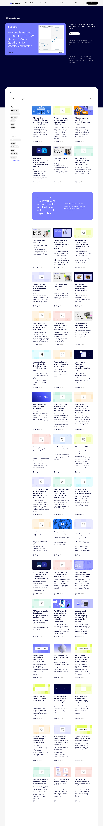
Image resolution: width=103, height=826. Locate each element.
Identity (13, 127)
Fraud (12, 124)
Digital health (14, 153)
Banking (13, 143)
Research (59, 2)
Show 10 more (16, 160)
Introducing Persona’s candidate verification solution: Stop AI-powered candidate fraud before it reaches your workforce (82, 60)
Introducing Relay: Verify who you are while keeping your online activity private (81, 42)
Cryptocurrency (14, 146)
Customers (48, 2)
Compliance (14, 117)
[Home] (15, 3)
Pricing (53, 2)
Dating (12, 150)
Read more (73, 34)
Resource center (14, 92)
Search (89, 98)
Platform (27, 2)
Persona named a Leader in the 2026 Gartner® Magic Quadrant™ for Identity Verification (82, 26)
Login (83, 2)
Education (13, 157)
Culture (13, 120)
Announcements (15, 113)
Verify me (77, 2)
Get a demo (91, 3)
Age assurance (14, 110)
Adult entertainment (15, 139)
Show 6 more (16, 131)
